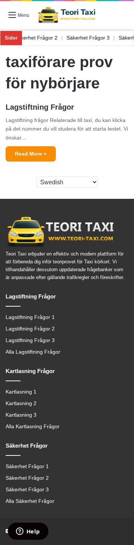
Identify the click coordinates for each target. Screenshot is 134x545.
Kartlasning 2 (21, 403)
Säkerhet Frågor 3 (91, 38)
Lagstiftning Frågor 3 (30, 340)
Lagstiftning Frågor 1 (30, 317)
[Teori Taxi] (67, 15)
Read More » (31, 154)
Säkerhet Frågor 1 (27, 466)
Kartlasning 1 (21, 392)
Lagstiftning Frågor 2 (30, 329)
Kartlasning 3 (21, 415)
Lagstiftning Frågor (40, 107)
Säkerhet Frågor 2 (39, 38)
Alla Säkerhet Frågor (30, 501)
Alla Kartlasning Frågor (33, 426)
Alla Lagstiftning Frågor (33, 352)
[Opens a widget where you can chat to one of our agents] (27, 532)
